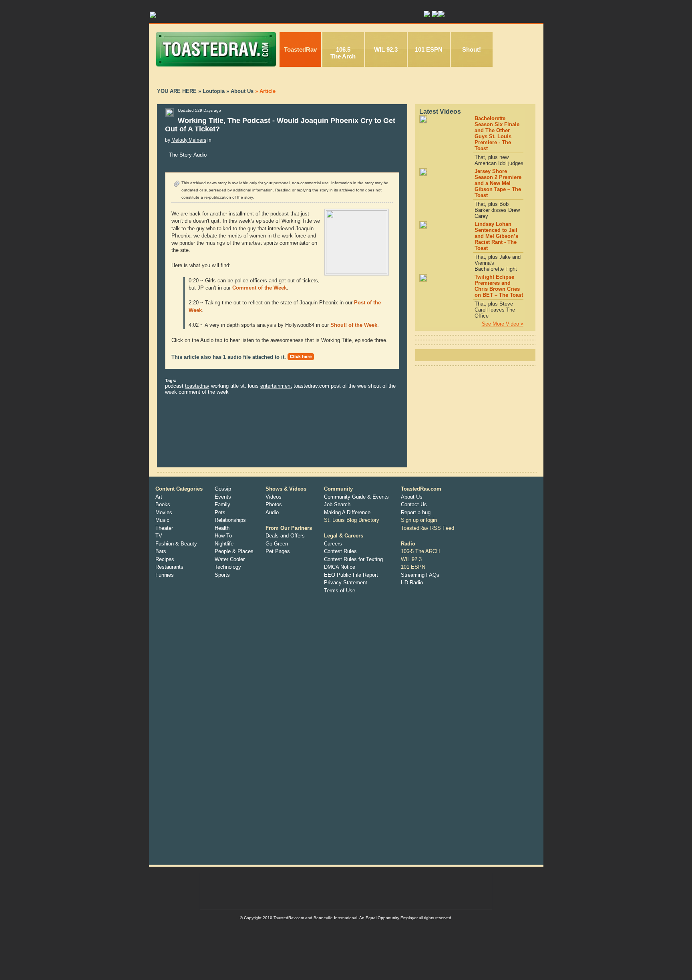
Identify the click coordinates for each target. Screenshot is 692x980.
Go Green (277, 544)
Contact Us (414, 504)
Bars (160, 551)
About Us (411, 497)
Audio (272, 512)
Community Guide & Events (356, 497)
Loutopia (214, 91)
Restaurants (169, 567)
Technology (228, 567)
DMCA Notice (339, 567)
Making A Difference (347, 512)
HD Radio (412, 583)
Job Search (337, 504)
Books (162, 504)
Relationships (230, 520)
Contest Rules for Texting (353, 559)
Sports (222, 575)
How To (223, 536)
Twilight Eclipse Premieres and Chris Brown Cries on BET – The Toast (499, 286)
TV (158, 536)
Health (222, 528)
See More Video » (502, 324)
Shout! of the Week (353, 325)
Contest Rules (340, 551)
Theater (164, 528)
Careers (333, 544)
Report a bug (415, 512)
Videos (274, 497)
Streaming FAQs (420, 575)
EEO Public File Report (351, 575)
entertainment (276, 386)
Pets (220, 512)
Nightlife (224, 544)
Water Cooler (230, 559)
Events (223, 497)
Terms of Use (339, 591)
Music (162, 520)
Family (222, 504)
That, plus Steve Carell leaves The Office (495, 310)
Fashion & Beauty (176, 544)
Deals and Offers (285, 536)
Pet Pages (278, 551)
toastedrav (197, 386)
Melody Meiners (188, 140)
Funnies (164, 575)
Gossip (223, 489)
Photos (274, 504)
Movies (163, 512)
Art (158, 497)
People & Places (234, 551)
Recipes (164, 559)
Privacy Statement (345, 583)
